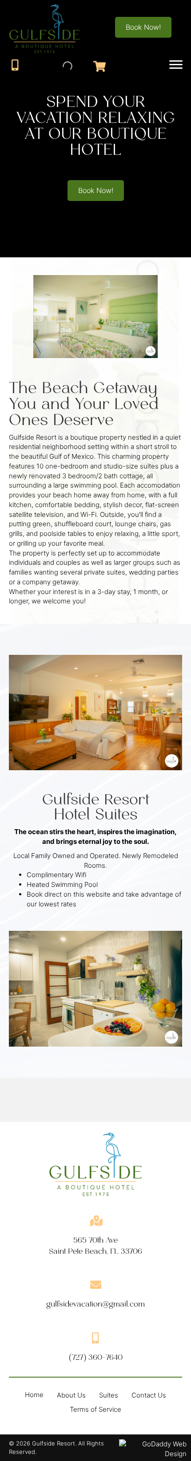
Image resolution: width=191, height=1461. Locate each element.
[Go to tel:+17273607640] (14, 65)
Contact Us (148, 1395)
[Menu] (176, 64)
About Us (71, 1395)
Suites (108, 1395)
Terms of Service (95, 1409)
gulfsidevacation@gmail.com (95, 1304)
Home (34, 1394)
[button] (143, 27)
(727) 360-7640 (96, 1357)
